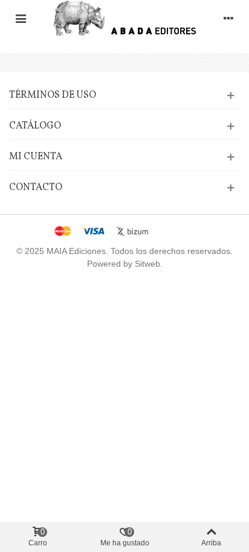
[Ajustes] (228, 18)
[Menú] (20, 18)
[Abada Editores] (125, 18)
